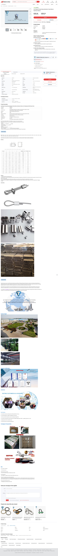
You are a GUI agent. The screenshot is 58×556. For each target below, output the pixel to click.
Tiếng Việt (48, 550)
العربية (33, 550)
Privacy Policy (41, 552)
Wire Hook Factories (18, 543)
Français (18, 550)
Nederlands (30, 550)
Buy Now (45, 17)
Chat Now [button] (50, 84)
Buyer (37, 4)
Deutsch (27, 550)
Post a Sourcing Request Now (24, 500)
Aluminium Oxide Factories (26, 543)
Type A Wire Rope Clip (49, 543)
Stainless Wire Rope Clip (41, 543)
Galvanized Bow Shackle (38, 539)
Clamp (2, 530)
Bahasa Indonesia (52, 550)
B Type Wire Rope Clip (4, 545)
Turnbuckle (6, 539)
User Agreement (34, 552)
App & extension (47, 4)
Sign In (35, 68)
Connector (16, 530)
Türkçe (45, 550)
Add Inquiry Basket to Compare (16, 32)
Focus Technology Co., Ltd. (23, 552)
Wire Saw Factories (11, 543)
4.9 (46, 73)
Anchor (16, 528)
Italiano (25, 550)
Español (12, 550)
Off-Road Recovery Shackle (21, 539)
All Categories (4, 4)
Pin (29, 528)
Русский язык (21, 550)
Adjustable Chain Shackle (30, 539)
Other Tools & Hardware (13, 539)
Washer (2, 528)
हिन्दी (40, 550)
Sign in (56, 2)
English (9, 550)
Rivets (44, 527)
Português (15, 550)
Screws (2, 527)
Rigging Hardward (45, 528)
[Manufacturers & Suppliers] (5, 2)
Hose (43, 530)
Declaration (37, 552)
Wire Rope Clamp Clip (12, 545)
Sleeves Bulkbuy (18, 545)
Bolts (15, 527)
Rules (56, 4)
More (1, 546)
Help (42, 4)
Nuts (29, 527)
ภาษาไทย (43, 550)
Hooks (2, 539)
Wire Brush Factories (4, 543)
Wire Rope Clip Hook (34, 543)
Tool (29, 530)
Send (7, 500)
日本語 (38, 550)
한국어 (36, 550)
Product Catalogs (12, 525)
